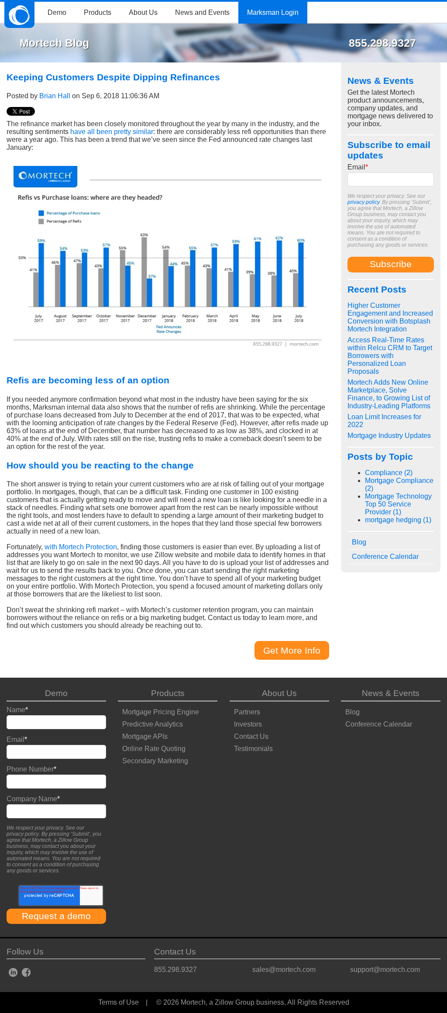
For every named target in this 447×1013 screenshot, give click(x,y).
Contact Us (251, 736)
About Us (279, 693)
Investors (248, 724)
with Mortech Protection (81, 547)
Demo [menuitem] (57, 12)
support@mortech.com (385, 969)
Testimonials (253, 748)
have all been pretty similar (111, 131)
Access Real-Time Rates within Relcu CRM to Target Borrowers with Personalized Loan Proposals (389, 355)
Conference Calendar (378, 724)
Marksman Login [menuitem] (273, 12)
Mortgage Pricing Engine (160, 712)
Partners (247, 712)
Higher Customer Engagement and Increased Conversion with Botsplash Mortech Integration (390, 317)
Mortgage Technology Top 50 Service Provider (398, 504)
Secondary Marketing (155, 761)
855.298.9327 (175, 969)
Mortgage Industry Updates (389, 435)
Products (168, 693)
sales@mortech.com (284, 969)
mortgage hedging (398, 520)
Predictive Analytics (152, 724)
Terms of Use (118, 1002)
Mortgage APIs (145, 736)
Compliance (389, 472)
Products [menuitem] (97, 12)
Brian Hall (54, 96)
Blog (352, 712)
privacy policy (363, 202)
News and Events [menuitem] (202, 12)
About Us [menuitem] (143, 12)
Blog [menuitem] (359, 542)
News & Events (390, 693)
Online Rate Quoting (154, 748)
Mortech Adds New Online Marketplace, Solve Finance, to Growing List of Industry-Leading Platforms (388, 394)
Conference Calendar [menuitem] (385, 556)
